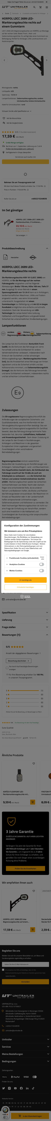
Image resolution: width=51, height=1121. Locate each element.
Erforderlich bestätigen (25, 587)
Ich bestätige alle (25, 580)
